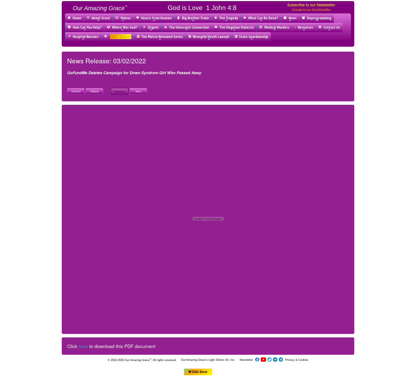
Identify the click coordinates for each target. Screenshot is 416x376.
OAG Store (199, 371)
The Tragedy (228, 17)
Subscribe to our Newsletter (311, 4)
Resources (304, 27)
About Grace (100, 17)
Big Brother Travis (194, 17)
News (292, 17)
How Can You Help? (86, 27)
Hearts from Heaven (155, 17)
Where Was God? (123, 27)
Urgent (152, 27)
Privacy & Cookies (297, 359)
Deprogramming (318, 17)
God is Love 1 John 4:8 (202, 7)
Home (76, 17)
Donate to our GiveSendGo (311, 9)
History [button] (94, 91)
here (83, 346)
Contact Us (331, 27)
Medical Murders (276, 27)
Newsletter (246, 359)
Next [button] (138, 91)
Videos (125, 17)
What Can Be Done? (262, 17)
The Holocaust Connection (188, 27)
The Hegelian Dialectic (236, 27)
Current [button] (76, 91)
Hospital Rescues (84, 36)
